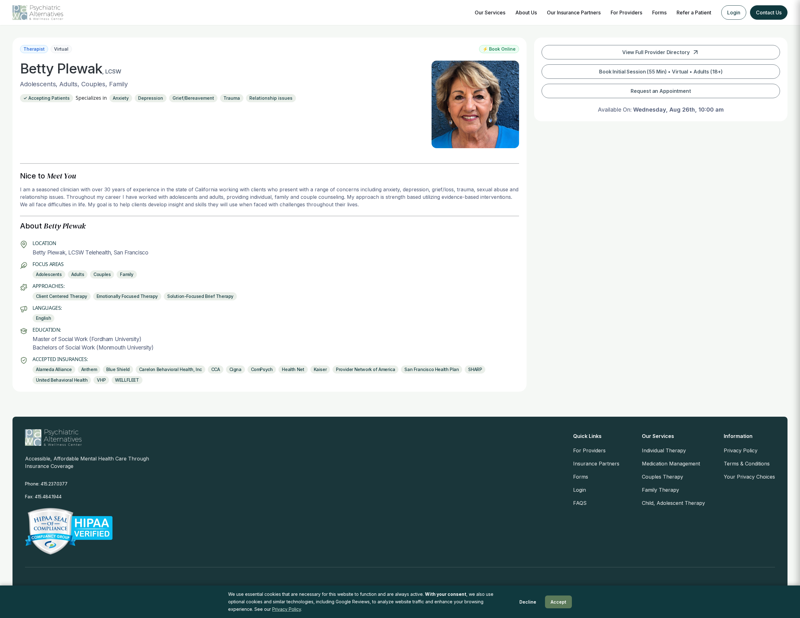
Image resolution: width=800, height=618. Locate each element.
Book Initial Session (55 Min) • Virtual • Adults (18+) (661, 71)
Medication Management (671, 463)
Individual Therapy (664, 450)
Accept (558, 602)
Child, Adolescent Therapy (673, 503)
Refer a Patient (694, 12)
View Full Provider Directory (656, 52)
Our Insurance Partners (574, 12)
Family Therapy (660, 490)
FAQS (580, 503)
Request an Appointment (661, 91)
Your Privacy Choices (749, 477)
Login (733, 12)
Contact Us (769, 12)
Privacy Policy (741, 450)
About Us (526, 12)
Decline (527, 602)
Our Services (490, 12)
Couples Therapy (662, 477)
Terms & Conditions (747, 463)
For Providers (626, 12)
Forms (659, 12)
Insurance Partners (596, 463)
